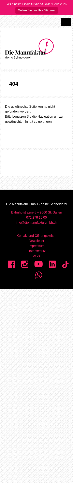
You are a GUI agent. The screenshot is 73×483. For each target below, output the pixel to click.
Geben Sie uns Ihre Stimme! (36, 10)
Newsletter (36, 241)
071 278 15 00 (36, 217)
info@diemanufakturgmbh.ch (36, 222)
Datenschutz (37, 251)
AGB (36, 256)
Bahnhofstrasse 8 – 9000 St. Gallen (36, 212)
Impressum (36, 246)
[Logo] (36, 48)
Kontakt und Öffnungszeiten (36, 235)
